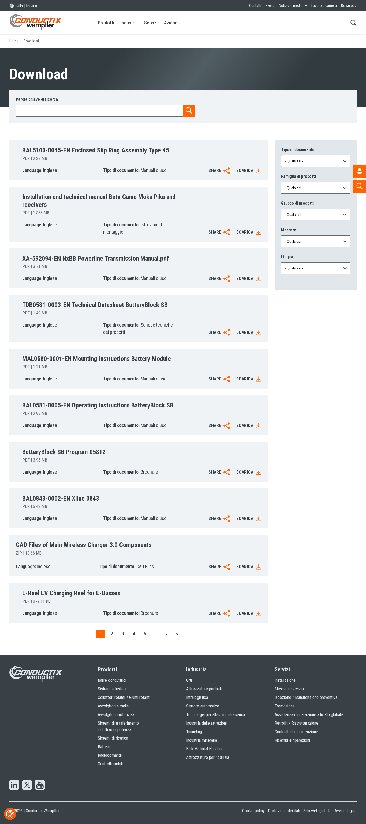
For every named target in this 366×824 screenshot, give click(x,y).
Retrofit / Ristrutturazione (296, 723)
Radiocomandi (110, 755)
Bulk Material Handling (204, 748)
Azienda (172, 22)
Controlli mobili (110, 763)
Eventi (270, 5)
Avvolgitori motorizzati (117, 714)
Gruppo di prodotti (297, 203)
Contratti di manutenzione (296, 731)
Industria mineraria (201, 740)
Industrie (129, 22)
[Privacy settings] (10, 814)
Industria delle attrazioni (206, 723)
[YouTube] (40, 785)
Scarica (244, 170)
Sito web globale (317, 810)
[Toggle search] (353, 22)
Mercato (288, 230)
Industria (196, 669)
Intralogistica (197, 697)
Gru (189, 680)
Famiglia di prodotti (298, 176)
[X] (27, 785)
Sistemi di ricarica (113, 738)
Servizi (151, 22)
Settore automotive (202, 706)
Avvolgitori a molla (113, 706)
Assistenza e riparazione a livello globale (309, 714)
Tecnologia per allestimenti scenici (215, 714)
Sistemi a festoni (112, 688)
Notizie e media (290, 5)
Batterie (104, 746)
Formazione (285, 706)
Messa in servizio (289, 688)
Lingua (287, 256)
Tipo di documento (298, 149)
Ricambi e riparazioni (292, 740)
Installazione (285, 680)
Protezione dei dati (284, 810)
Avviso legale (346, 810)
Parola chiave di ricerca (37, 99)
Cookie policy (253, 810)
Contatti (255, 5)
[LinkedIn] (14, 785)
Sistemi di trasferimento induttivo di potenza (118, 726)
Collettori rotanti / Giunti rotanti (124, 697)
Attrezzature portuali (204, 688)
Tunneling (194, 731)
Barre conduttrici (112, 680)
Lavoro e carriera (324, 5)
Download (349, 5)
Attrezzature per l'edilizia (207, 757)
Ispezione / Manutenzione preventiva (306, 697)
